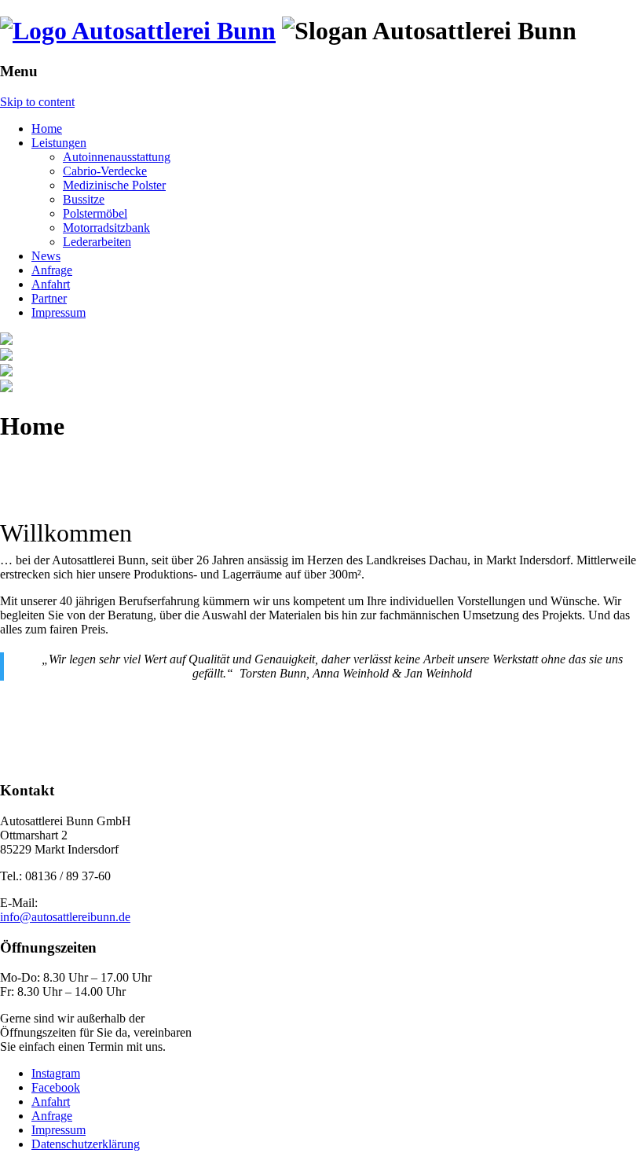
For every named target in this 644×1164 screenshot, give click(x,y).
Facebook (55, 1087)
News (45, 256)
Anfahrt (50, 284)
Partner (49, 298)
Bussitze (83, 199)
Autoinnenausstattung (116, 156)
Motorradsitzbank (106, 227)
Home (46, 128)
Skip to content (37, 101)
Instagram (55, 1073)
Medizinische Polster (114, 185)
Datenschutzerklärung (85, 1144)
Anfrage (51, 270)
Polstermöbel (95, 213)
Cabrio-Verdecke (105, 171)
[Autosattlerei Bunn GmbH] (138, 31)
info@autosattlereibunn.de (65, 916)
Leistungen (58, 142)
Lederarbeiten (97, 241)
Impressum (58, 312)
